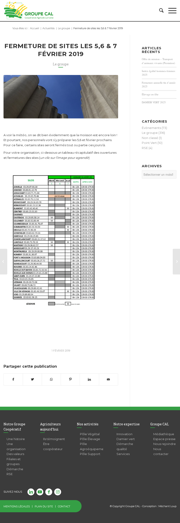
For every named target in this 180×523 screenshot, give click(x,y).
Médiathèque (163, 434)
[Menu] (170, 10)
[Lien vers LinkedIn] (30, 491)
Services (123, 454)
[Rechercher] (159, 10)
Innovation (124, 434)
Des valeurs (15, 454)
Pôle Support (90, 454)
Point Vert (149, 143)
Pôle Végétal (90, 434)
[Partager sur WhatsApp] (51, 379)
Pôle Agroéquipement (91, 446)
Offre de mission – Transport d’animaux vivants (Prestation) (158, 61)
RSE (145, 148)
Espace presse (164, 439)
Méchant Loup (167, 506)
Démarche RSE (15, 471)
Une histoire (16, 439)
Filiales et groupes (14, 461)
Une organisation (16, 446)
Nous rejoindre (164, 444)
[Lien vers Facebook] (48, 491)
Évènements (151, 128)
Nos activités (87, 424)
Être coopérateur (53, 446)
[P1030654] (61, 96)
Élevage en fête (150, 94)
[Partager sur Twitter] (32, 379)
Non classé (150, 138)
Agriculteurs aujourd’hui (50, 426)
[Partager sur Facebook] (13, 379)
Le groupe (61, 64)
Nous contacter (161, 451)
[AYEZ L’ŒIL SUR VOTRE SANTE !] (176, 261)
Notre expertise (126, 424)
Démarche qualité (124, 446)
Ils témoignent (54, 439)
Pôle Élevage (90, 439)
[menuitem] (159, 10)
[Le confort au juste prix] (3, 261)
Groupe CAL (159, 424)
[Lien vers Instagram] (57, 491)
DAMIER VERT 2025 (154, 102)
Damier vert (125, 439)
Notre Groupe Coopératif (14, 426)
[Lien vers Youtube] (39, 491)
